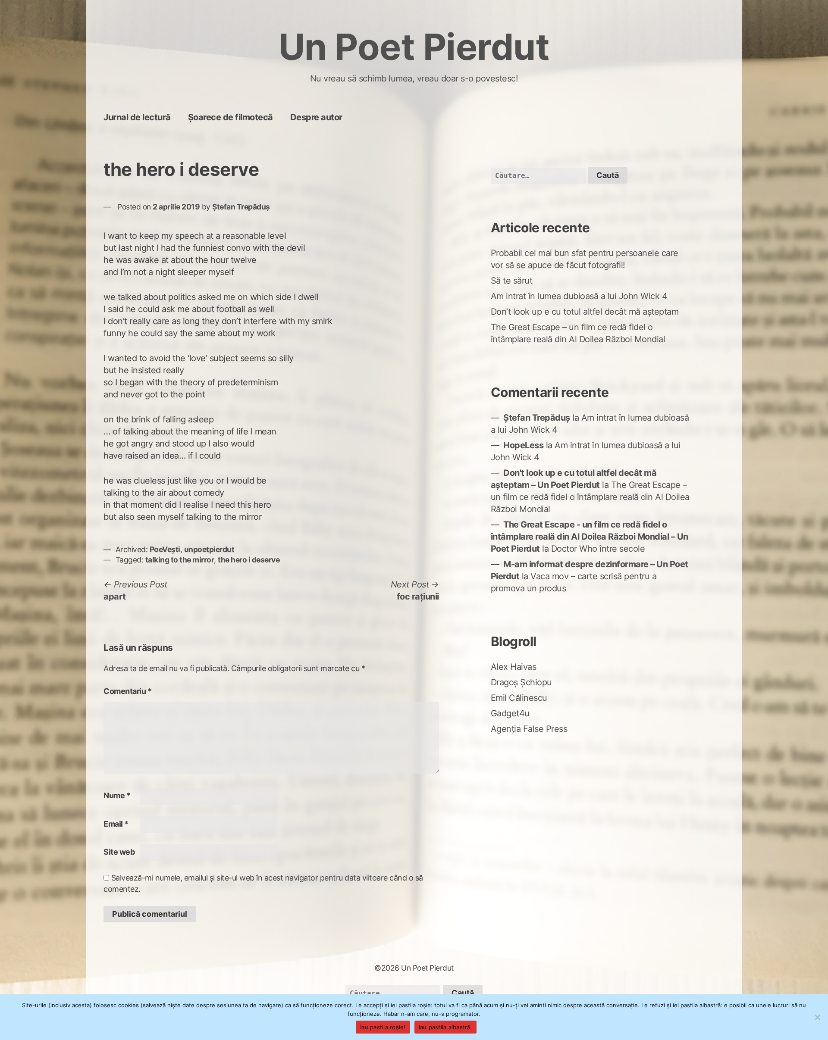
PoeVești (165, 549)
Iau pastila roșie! (383, 1027)
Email (116, 823)
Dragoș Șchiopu (521, 682)
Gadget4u (510, 713)
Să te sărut (512, 280)
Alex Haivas (513, 667)
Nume (117, 795)
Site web (119, 851)
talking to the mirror (179, 559)
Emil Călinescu (519, 698)
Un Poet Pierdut (414, 47)
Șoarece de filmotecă (230, 117)
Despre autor (316, 117)
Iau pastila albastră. (445, 1027)
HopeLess (523, 445)
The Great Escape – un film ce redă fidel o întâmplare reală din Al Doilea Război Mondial (590, 497)
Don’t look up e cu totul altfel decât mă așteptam (585, 311)
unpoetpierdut (209, 549)
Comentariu (127, 691)
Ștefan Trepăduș (241, 206)
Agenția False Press (529, 729)
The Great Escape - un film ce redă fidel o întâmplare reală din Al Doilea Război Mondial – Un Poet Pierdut (589, 536)
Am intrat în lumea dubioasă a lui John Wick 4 (579, 296)
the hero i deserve (248, 559)
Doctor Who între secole (598, 548)
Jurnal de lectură (137, 117)
